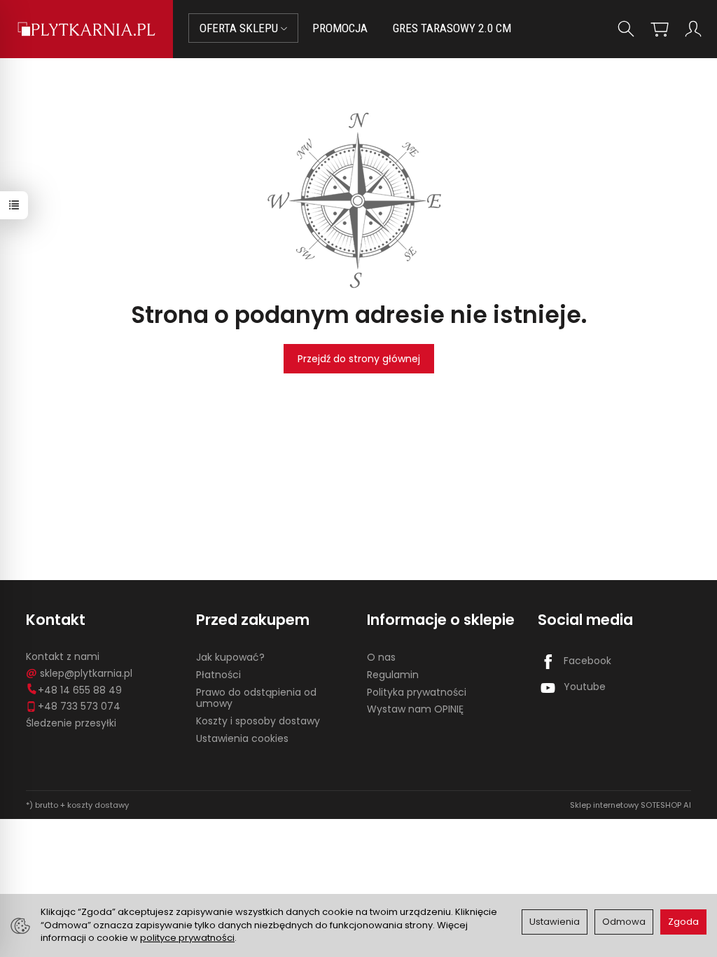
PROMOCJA (340, 28)
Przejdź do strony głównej (359, 359)
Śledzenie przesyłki (71, 723)
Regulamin (393, 675)
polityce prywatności (187, 937)
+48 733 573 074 (79, 706)
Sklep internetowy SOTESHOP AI (630, 805)
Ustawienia (554, 921)
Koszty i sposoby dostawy (258, 721)
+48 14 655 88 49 (80, 690)
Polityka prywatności (416, 692)
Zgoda (683, 921)
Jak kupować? (230, 657)
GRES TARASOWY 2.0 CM (452, 28)
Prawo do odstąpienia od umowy (256, 698)
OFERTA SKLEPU (240, 28)
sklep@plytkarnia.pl (86, 673)
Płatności (218, 675)
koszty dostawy (98, 805)
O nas (381, 657)
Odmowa (624, 921)
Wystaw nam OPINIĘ (415, 709)
